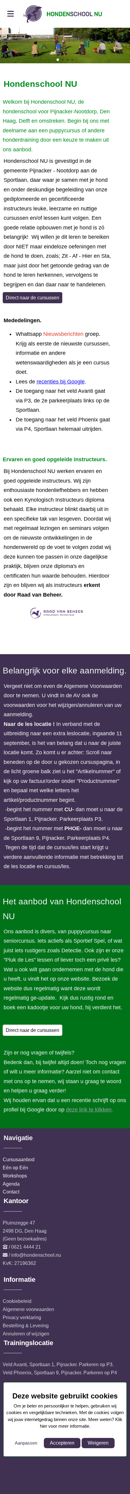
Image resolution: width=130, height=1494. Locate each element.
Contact (11, 1191)
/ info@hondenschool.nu (35, 1255)
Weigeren (98, 1442)
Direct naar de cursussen (32, 297)
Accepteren (62, 1442)
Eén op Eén (15, 1167)
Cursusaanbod (18, 1159)
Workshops (15, 1175)
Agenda (11, 1184)
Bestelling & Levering (26, 1325)
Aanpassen (26, 1442)
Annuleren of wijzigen (26, 1333)
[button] (58, 59)
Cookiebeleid (17, 1301)
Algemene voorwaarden (28, 1309)
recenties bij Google (61, 382)
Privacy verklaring (22, 1317)
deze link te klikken (89, 1110)
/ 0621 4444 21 (25, 1247)
